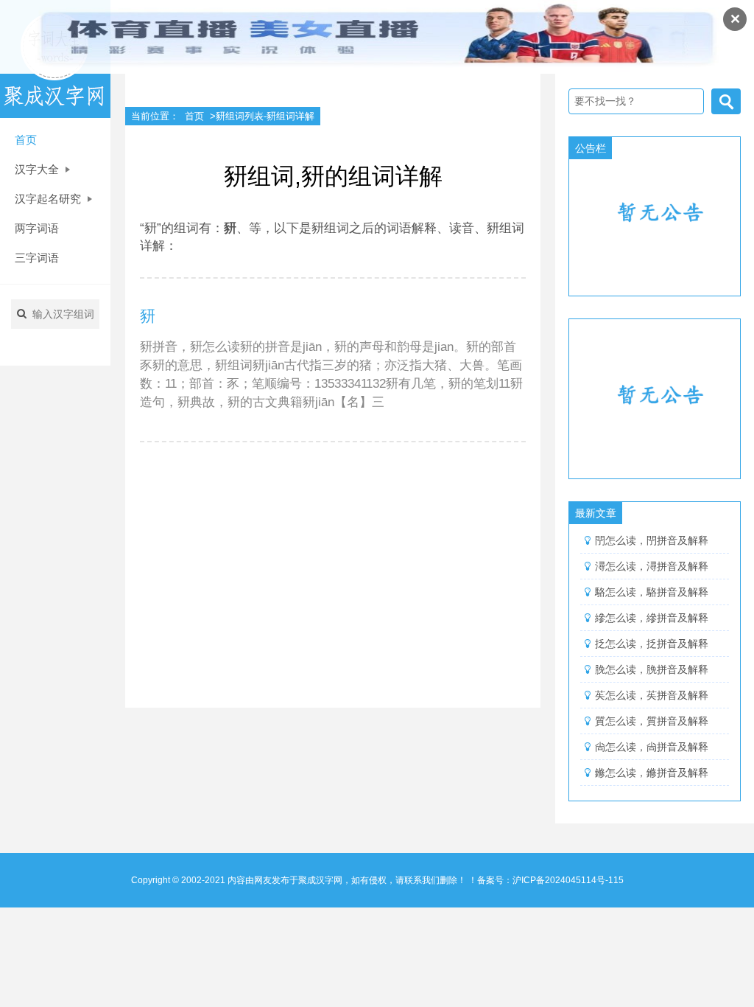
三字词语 (37, 257)
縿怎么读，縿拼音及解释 (651, 618)
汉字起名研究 (49, 198)
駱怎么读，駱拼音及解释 (651, 592)
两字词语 (37, 228)
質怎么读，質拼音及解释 (651, 721)
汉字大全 (38, 169)
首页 (26, 139)
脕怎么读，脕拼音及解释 (651, 669)
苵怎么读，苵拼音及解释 (651, 695)
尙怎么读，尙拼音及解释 (651, 747)
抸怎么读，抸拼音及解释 (651, 643)
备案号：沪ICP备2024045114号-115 (550, 880)
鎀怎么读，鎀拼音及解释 (651, 772)
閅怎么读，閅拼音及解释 (651, 540)
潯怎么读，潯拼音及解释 (651, 566)
